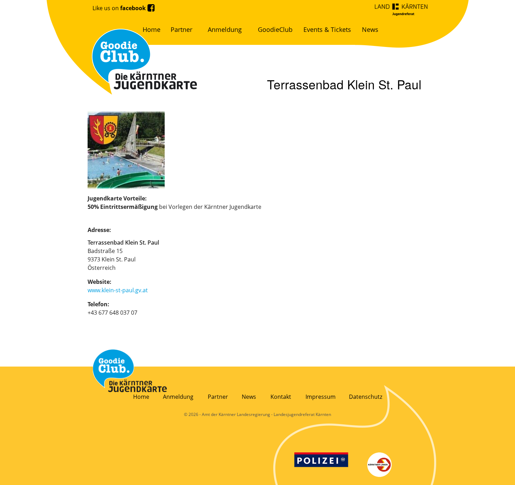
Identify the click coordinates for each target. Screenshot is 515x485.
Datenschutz (365, 397)
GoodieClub (275, 29)
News (370, 29)
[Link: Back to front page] (130, 370)
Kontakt (280, 397)
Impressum (320, 397)
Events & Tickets (327, 29)
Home (151, 29)
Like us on (119, 8)
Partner (181, 29)
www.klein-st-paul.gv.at (118, 290)
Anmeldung (225, 29)
